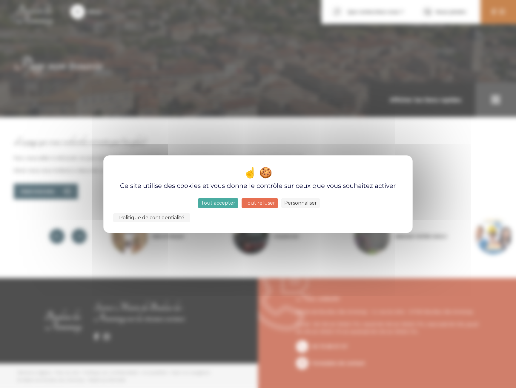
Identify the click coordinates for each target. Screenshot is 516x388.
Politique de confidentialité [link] (151, 217)
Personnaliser (300, 203)
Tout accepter (218, 203)
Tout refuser (260, 203)
